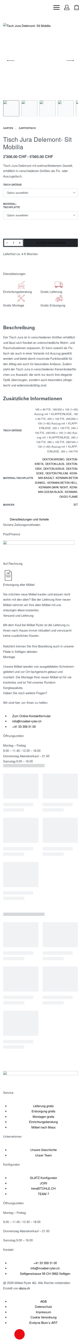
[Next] (70, 60)
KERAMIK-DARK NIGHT (53, 487)
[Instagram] (19, 1334)
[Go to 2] (29, 108)
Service (8, 1092)
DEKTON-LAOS (54, 464)
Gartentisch (27, 128)
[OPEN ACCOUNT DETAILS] (67, 7)
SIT (76, 505)
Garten (8, 128)
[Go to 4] (66, 108)
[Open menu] (56, 7)
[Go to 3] (47, 108)
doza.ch (24, 1288)
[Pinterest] (42, 1334)
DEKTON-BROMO (53, 459)
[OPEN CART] (76, 7)
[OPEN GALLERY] (40, 60)
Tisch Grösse (12, 184)
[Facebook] (8, 1334)
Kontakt (8, 1249)
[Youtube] (31, 1334)
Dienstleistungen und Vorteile (29, 519)
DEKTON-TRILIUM (56, 473)
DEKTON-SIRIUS (53, 469)
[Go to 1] (11, 108)
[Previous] (11, 60)
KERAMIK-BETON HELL (62, 483)
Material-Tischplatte (11, 205)
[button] (39, 519)
